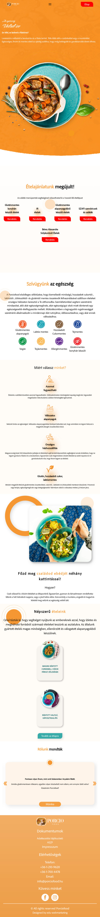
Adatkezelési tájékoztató (50, 838)
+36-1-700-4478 (50, 872)
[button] (94, 783)
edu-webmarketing (57, 912)
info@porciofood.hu (50, 881)
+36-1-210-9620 (50, 867)
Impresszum (50, 847)
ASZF (50, 842)
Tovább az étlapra (50, 735)
